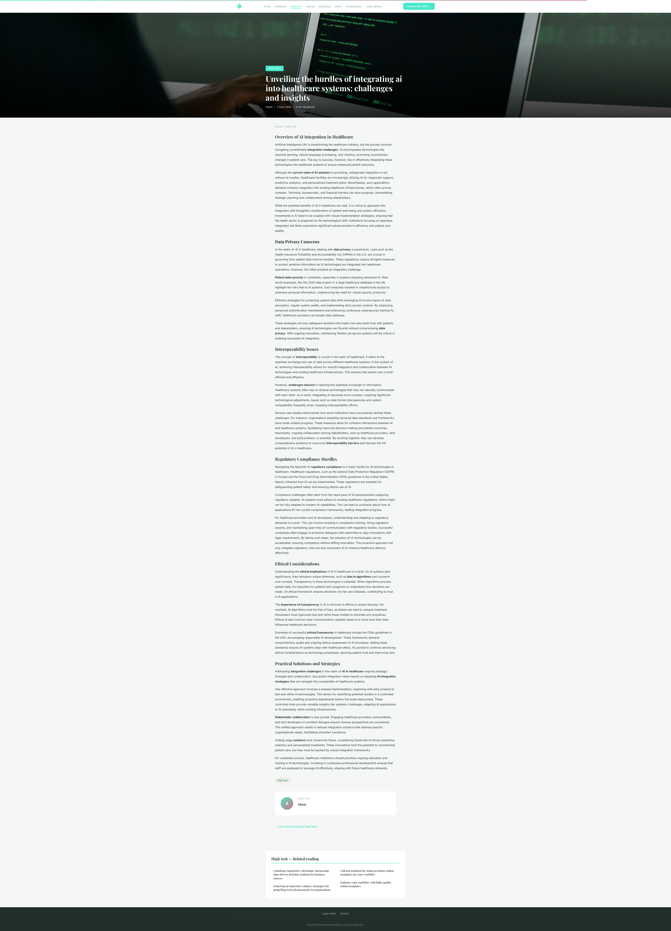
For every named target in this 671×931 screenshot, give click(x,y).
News (338, 6)
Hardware (280, 6)
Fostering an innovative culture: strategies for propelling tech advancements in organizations (301, 888)
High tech (296, 6)
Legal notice (329, 913)
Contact (344, 913)
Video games (374, 6)
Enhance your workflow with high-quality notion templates (365, 884)
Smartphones (354, 6)
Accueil (279, 126)
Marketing (325, 6)
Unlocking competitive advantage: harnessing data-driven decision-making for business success (301, 874)
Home (267, 6)
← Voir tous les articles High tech (296, 826)
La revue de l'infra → (418, 6)
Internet (310, 6)
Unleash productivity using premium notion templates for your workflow (367, 872)
